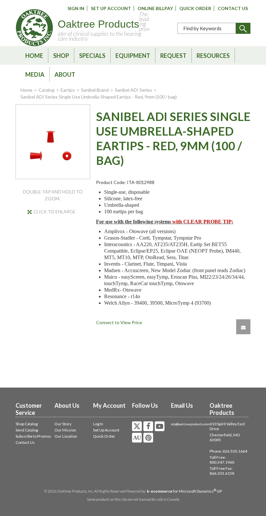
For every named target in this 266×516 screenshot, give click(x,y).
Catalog (46, 90)
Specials (92, 55)
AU (137, 437)
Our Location (65, 436)
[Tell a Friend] (243, 326)
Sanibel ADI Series (133, 90)
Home (34, 55)
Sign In (75, 8)
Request (173, 55)
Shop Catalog (27, 423)
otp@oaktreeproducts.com (190, 424)
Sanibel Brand (95, 90)
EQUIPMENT (132, 55)
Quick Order (195, 8)
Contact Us (233, 8)
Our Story (62, 423)
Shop (61, 55)
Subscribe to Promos (33, 436)
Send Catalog (27, 430)
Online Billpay (155, 8)
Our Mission (65, 430)
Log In (98, 423)
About (64, 74)
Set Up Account (111, 8)
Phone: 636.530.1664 (228, 451)
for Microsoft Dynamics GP (184, 491)
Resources (213, 55)
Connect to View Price (119, 322)
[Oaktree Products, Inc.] (34, 27)
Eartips (68, 90)
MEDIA (34, 74)
